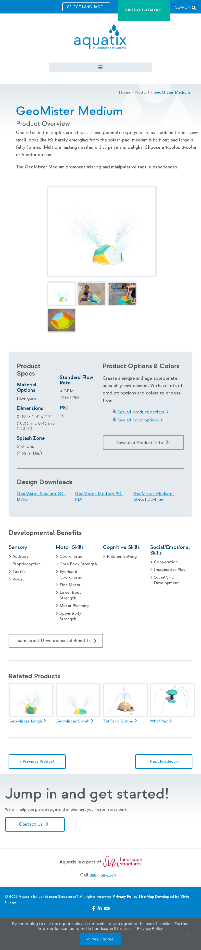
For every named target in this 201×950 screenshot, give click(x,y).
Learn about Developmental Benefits (53, 640)
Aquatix (100, 41)
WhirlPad (159, 721)
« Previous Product (37, 761)
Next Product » (164, 761)
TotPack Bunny (119, 721)
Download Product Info (139, 442)
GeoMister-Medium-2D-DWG (41, 496)
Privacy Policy (125, 897)
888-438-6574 (103, 875)
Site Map (146, 897)
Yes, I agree (102, 939)
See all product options (141, 412)
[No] (190, 935)
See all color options (138, 420)
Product (142, 92)
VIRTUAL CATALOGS (144, 10)
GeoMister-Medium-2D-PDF (99, 496)
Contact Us (31, 824)
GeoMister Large (26, 721)
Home (124, 92)
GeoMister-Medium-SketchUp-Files (153, 496)
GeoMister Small (73, 721)
